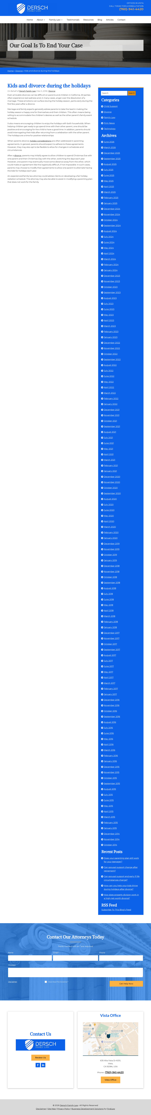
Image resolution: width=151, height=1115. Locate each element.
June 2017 (109, 666)
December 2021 (111, 410)
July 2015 (108, 795)
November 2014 (111, 839)
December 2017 (111, 633)
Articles (110, 20)
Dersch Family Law (27, 91)
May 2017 (108, 672)
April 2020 (109, 521)
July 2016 (108, 728)
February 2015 (111, 822)
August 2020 (110, 499)
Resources (88, 20)
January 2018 (110, 627)
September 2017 (112, 649)
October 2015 (110, 778)
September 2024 (112, 225)
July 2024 (109, 237)
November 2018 (111, 571)
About (40, 20)
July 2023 (108, 304)
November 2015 (111, 772)
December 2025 (112, 153)
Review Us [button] (40, 1057)
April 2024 (109, 253)
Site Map (52, 1109)
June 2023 (109, 309)
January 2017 (110, 694)
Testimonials (73, 20)
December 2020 (112, 477)
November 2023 (112, 281)
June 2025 (109, 175)
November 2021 (111, 415)
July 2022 (108, 370)
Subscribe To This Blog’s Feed (116, 910)
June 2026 (109, 142)
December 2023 (112, 276)
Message (12, 965)
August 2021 (110, 432)
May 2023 (109, 315)
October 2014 (110, 845)
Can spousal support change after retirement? (121, 869)
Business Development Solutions (88, 1109)
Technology (110, 129)
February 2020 (111, 532)
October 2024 (111, 220)
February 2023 (111, 331)
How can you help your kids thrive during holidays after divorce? (121, 887)
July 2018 (108, 594)
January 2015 (110, 828)
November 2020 (112, 482)
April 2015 (108, 811)
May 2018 (108, 605)
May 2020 (109, 516)
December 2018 (111, 566)
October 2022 (111, 354)
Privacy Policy (63, 1109)
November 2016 (111, 705)
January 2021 (110, 471)
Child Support (111, 106)
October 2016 (110, 711)
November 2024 (112, 214)
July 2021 (108, 437)
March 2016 (109, 750)
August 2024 (110, 231)
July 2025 (108, 170)
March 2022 (110, 393)
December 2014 (112, 834)
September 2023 (112, 292)
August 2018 (110, 588)
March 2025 (110, 192)
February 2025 (111, 197)
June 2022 (109, 376)
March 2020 (110, 527)
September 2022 (112, 359)
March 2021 (109, 460)
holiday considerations (40, 141)
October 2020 (111, 488)
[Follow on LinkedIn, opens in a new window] (43, 1065)
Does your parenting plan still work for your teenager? (121, 860)
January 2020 (111, 538)
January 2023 (110, 337)
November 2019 (111, 549)
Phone (102, 953)
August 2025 (110, 164)
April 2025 (109, 186)
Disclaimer (12, 982)
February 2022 (111, 398)
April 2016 (109, 744)
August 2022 (110, 365)
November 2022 (112, 348)
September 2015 (112, 783)
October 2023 (111, 287)
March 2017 (109, 683)
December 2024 (112, 209)
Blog (100, 20)
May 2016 (108, 739)
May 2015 (108, 806)
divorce (17, 155)
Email (56, 953)
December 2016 (111, 700)
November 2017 (111, 638)
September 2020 (112, 493)
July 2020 (109, 504)
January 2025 (110, 203)
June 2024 (109, 242)
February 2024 (111, 264)
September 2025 (112, 159)
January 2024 (111, 270)
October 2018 (110, 577)
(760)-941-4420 (131, 9)
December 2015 (111, 767)
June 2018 (109, 599)
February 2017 (111, 689)
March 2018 (109, 616)
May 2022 (109, 382)
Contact (121, 20)
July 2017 (108, 661)
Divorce (52, 91)
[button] (149, 1099)
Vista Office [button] (110, 1080)
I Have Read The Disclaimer (58, 982)
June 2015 (109, 800)
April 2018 (109, 610)
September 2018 (112, 582)
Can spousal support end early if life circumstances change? (122, 878)
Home (30, 20)
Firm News (109, 123)
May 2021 (108, 449)
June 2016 (109, 733)
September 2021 (112, 426)
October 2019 (110, 555)
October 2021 (110, 421)
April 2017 (109, 677)
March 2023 (110, 326)
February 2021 (111, 465)
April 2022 (109, 387)
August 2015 (110, 789)
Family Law (54, 20)
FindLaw (111, 1109)
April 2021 (109, 454)
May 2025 (109, 181)
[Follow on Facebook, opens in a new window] (38, 1065)
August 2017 (110, 655)
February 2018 (111, 622)
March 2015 (109, 817)
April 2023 (109, 320)
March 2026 (110, 147)
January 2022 (110, 404)
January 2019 (110, 560)
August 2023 (110, 298)
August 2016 (110, 722)
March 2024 (110, 259)
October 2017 (110, 644)
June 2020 (109, 510)
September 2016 (112, 716)
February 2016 (111, 755)
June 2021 (109, 443)
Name (10, 953)
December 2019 (111, 544)
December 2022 (112, 343)
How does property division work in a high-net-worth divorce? (121, 897)
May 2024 (109, 248)
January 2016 (110, 761)
